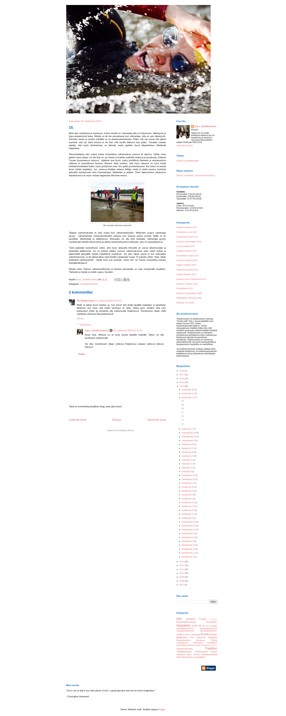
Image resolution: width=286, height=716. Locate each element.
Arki (179, 618)
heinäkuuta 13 (188, 479)
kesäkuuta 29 (188, 487)
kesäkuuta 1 (187, 499)
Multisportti (201, 637)
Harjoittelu (183, 625)
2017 (182, 374)
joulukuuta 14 (188, 397)
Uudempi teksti (77, 419)
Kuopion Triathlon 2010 (187, 284)
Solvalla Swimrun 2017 (186, 227)
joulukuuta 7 (187, 429)
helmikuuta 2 (188, 541)
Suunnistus (205, 645)
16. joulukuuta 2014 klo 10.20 (128, 330)
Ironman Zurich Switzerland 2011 (191, 279)
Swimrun (214, 645)
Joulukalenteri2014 (89, 284)
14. (182, 424)
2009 (182, 577)
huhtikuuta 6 (187, 518)
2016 (182, 378)
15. (182, 420)
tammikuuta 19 (188, 549)
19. (182, 404)
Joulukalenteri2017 (208, 631)
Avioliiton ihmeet (196, 619)
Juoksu (180, 634)
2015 (182, 382)
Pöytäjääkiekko (182, 643)
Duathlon (213, 619)
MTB (192, 637)
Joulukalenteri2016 (185, 631)
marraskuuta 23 (189, 436)
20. (182, 401)
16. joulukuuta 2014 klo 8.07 (108, 300)
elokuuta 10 (187, 468)
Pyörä (214, 640)
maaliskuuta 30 (189, 522)
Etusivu (116, 419)
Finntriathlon (211, 622)
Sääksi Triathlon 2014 (186, 265)
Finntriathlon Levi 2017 (186, 232)
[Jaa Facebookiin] (125, 279)
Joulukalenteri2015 (208, 628)
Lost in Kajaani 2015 (185, 246)
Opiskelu (212, 637)
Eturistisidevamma (186, 622)
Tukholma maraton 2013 (187, 270)
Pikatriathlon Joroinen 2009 (188, 298)
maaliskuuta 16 (189, 530)
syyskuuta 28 (188, 452)
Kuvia (205, 634)
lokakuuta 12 (188, 448)
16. (182, 416)
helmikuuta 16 (188, 537)
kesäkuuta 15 (188, 491)
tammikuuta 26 (188, 545)
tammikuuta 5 (188, 557)
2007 (182, 585)
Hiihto (194, 626)
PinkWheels (200, 640)
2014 (182, 386)
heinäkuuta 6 (188, 483)
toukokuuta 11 (188, 506)
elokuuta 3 (187, 471)
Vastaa (80, 318)
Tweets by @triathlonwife (187, 161)
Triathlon (211, 648)
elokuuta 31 (187, 460)
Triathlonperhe (184, 651)
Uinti (189, 654)
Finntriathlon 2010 (184, 288)
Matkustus (181, 637)
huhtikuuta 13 (188, 514)
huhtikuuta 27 (188, 510)
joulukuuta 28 (188, 390)
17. (182, 412)
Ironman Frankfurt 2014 (186, 260)
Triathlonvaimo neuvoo (205, 652)
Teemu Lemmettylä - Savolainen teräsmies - (196, 175)
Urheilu (196, 654)
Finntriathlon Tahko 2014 (187, 256)
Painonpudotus (183, 640)
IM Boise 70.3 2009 (185, 303)
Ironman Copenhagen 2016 (188, 241)
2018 (182, 371)
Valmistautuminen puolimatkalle (190, 657)
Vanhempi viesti (156, 419)
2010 (182, 573)
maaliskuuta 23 (189, 526)
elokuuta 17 (187, 464)
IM (200, 625)
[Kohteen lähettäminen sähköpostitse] (115, 279)
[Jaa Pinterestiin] (128, 279)
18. (182, 408)
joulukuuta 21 (188, 393)
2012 (182, 565)
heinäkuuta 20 (188, 475)
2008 (182, 581)
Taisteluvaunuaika (184, 649)
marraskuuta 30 (189, 433)
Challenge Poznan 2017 (187, 237)
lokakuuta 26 (188, 444)
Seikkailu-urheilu (194, 645)
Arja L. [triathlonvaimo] (97, 330)
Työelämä (180, 654)
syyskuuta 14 (188, 456)
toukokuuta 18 (188, 502)
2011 (182, 569)
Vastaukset (85, 324)
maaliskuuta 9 (188, 533)
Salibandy (197, 643)
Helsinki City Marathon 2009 (189, 293)
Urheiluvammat (209, 654)
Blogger (161, 709)
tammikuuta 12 (188, 553)
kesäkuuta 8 (187, 495)
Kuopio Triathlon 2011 (186, 274)
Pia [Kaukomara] (85, 300)
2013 (182, 561)
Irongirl (214, 626)
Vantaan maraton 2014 (186, 251)
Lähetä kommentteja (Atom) (120, 430)
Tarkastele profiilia (184, 145)
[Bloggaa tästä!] (118, 279)
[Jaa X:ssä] (122, 279)
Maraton (213, 634)
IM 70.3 (206, 626)
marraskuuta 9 (188, 440)
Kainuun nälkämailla (192, 635)
